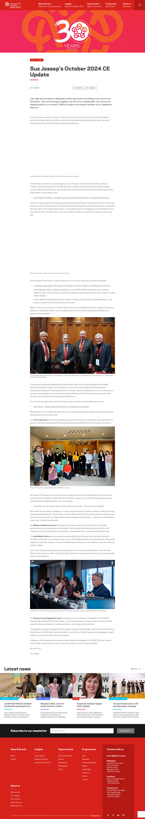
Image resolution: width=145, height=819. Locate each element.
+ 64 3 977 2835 (113, 797)
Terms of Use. (95, 815)
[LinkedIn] (118, 815)
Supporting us (16, 802)
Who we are (15, 792)
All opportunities (64, 755)
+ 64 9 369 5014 (113, 783)
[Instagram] (123, 815)
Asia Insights (39, 755)
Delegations (63, 766)
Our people (15, 795)
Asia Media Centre (41, 762)
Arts (84, 755)
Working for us (16, 805)
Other (60, 769)
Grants (61, 759)
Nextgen (103, 632)
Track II (85, 779)
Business (85, 759)
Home (33, 60)
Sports (84, 776)
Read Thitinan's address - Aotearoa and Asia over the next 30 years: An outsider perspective (71, 198)
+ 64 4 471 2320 (113, 771)
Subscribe (125, 731)
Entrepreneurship (89, 762)
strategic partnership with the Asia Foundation (54, 286)
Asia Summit (90, 88)
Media (84, 766)
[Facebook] (113, 815)
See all (134, 669)
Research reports (41, 759)
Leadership (86, 769)
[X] (108, 815)
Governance (15, 799)
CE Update (78, 88)
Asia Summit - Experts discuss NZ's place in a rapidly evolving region (61, 407)
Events (13, 759)
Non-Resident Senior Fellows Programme (52, 290)
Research (86, 772)
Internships (62, 762)
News (13, 755)
